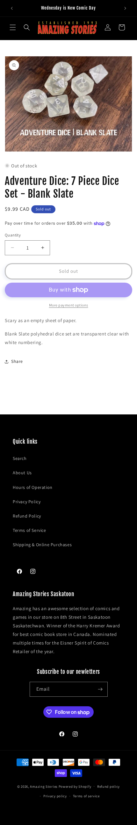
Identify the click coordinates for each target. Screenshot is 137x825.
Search (20, 458)
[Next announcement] (125, 8)
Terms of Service (29, 530)
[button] (13, 27)
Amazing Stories (44, 786)
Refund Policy (27, 516)
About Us (22, 473)
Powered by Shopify (75, 786)
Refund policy (108, 786)
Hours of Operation (33, 487)
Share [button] (17, 361)
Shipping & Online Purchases (42, 544)
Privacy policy (55, 796)
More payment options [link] (68, 305)
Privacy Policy (26, 501)
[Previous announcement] (12, 8)
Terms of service (86, 796)
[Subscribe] (100, 689)
